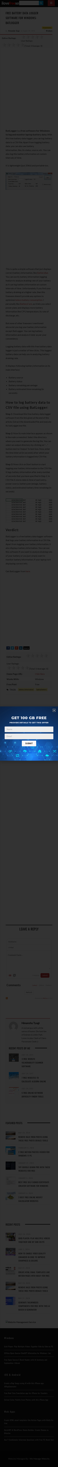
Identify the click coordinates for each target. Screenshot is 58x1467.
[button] (54, 710)
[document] (29, 733)
